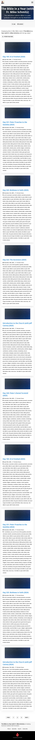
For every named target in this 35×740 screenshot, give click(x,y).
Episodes (14, 729)
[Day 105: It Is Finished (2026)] (17, 47)
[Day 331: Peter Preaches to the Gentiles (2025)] (17, 113)
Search (19, 729)
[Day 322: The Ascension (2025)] (17, 250)
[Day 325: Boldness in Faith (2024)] (17, 583)
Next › (26, 717)
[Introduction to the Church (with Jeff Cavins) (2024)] (17, 652)
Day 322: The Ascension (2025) (14, 260)
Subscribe (25, 729)
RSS (14, 24)
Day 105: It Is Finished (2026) (14, 57)
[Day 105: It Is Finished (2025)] (17, 449)
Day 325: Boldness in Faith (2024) (16, 592)
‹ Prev (8, 717)
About (9, 729)
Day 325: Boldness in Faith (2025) (16, 190)
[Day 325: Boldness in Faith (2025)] (17, 181)
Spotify (21, 24)
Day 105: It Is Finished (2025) (14, 459)
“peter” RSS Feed (8, 36)
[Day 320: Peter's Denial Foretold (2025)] (17, 384)
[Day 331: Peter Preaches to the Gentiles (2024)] (17, 515)
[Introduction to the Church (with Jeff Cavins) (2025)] (17, 314)
